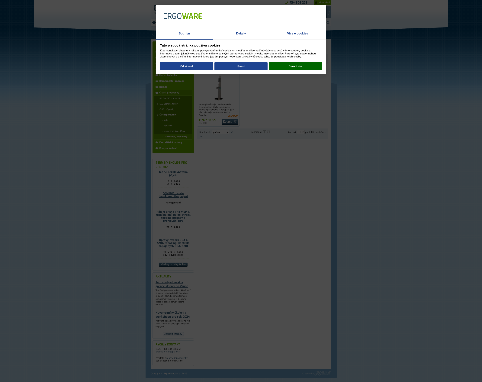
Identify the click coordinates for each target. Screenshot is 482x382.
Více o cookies (297, 33)
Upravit (241, 66)
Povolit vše (295, 66)
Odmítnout (186, 66)
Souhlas (185, 33)
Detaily (241, 33)
